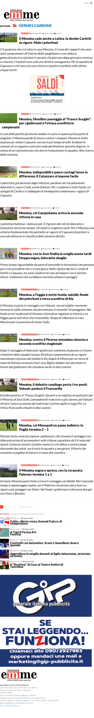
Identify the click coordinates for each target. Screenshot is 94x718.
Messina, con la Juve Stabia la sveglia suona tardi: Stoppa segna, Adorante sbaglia (55, 256)
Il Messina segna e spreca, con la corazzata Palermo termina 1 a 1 (50, 472)
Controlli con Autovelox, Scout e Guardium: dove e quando (44, 544)
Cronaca (25, 33)
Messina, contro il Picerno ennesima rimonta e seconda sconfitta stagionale (53, 341)
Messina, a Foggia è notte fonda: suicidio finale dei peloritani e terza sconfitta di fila (53, 297)
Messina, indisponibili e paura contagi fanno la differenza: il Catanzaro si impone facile (53, 174)
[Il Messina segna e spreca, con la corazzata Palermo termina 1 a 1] (8, 470)
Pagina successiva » (26, 507)
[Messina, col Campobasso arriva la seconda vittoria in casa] (8, 213)
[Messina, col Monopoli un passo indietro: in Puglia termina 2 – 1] (8, 425)
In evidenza (33, 289)
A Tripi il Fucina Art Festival (23, 533)
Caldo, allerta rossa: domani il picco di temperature (36, 522)
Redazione (15, 518)
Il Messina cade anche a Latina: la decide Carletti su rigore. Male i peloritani (55, 40)
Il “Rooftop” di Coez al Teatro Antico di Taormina (36, 565)
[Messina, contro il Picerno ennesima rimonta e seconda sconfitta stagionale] (8, 338)
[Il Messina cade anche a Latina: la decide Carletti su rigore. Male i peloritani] (8, 37)
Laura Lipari (16, 529)
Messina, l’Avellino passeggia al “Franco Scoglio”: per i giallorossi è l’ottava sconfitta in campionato (46, 123)
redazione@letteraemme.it (23, 703)
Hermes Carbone (35, 25)
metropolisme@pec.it (12, 706)
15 (15, 507)
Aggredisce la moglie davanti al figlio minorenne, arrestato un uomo (50, 555)
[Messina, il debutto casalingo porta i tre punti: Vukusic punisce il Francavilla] (8, 385)
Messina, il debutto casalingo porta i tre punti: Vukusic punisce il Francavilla (53, 386)
